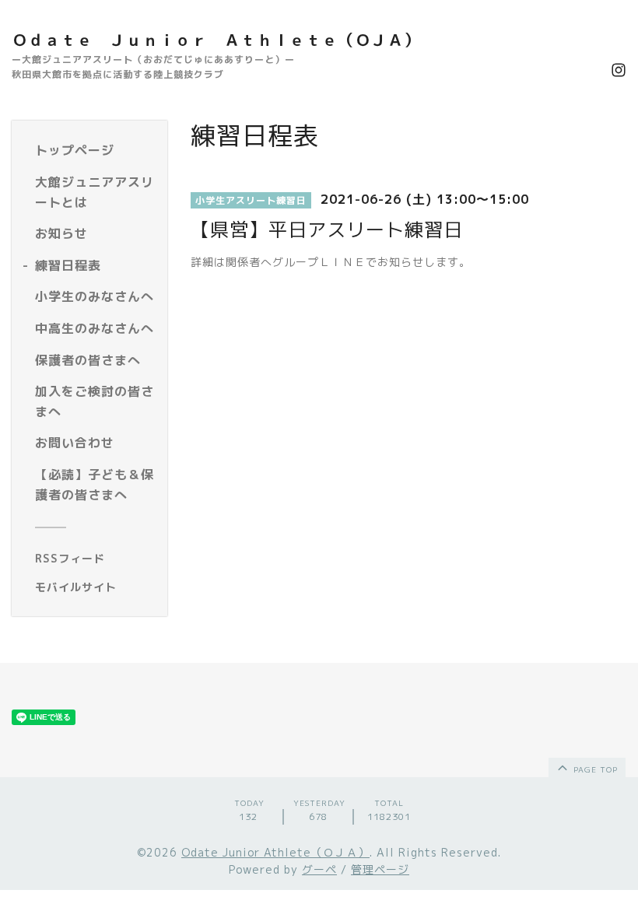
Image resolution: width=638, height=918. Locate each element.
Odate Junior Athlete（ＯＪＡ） (275, 852)
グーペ (319, 869)
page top (594, 769)
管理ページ (380, 869)
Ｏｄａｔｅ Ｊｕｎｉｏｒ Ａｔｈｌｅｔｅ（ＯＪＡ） (216, 40)
